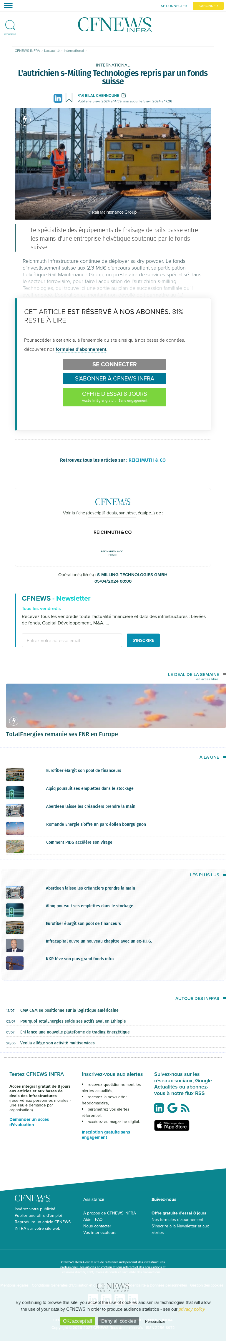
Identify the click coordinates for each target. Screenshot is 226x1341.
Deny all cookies (118, 1321)
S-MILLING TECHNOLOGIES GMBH (131, 578)
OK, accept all (77, 1321)
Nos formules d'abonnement (177, 1219)
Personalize (155, 1321)
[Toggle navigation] (6, 5)
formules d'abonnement (81, 349)
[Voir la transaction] (25, 120)
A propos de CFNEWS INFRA (109, 1213)
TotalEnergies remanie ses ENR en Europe (62, 734)
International (113, 65)
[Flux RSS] (186, 1111)
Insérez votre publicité (35, 1209)
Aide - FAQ (93, 1219)
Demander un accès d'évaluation (29, 1122)
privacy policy (192, 1309)
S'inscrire (143, 640)
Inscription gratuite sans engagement (106, 1135)
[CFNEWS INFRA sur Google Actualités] (173, 1110)
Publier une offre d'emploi (38, 1215)
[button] (10, 22)
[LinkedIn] (59, 97)
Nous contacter (97, 1226)
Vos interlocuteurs (100, 1232)
